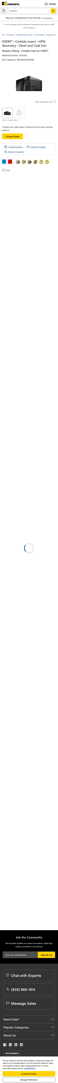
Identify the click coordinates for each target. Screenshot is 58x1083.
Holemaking (40, 34)
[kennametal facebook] (4, 1045)
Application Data (15, 179)
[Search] (53, 10)
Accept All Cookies (29, 1073)
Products (10, 34)
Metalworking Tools (24, 34)
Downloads (12, 182)
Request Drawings (10, 701)
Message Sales (23, 1003)
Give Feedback (12, 1053)
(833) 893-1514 (23, 989)
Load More (29, 919)
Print (8, 170)
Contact (52, 3)
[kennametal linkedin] (10, 1045)
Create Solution (13, 393)
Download (44, 679)
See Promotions (47, 18)
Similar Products (16, 151)
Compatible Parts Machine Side (22, 185)
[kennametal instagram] (21, 1045)
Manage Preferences (29, 1079)
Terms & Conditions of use (43, 672)
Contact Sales (12, 136)
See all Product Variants (41, 277)
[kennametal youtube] (15, 1045)
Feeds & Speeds (38, 146)
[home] (10, 4)
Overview (11, 175)
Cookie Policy (29, 1068)
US (3, 34)
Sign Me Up (46, 954)
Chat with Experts (26, 975)
